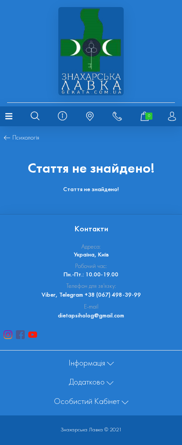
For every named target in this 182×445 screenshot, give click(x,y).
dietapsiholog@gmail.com (91, 316)
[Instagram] (8, 334)
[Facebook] (20, 334)
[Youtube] (32, 334)
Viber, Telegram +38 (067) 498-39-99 (91, 295)
